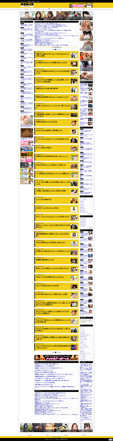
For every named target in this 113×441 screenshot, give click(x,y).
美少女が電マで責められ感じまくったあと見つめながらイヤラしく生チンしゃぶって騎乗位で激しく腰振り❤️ (86, 414)
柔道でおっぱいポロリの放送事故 (86, 138)
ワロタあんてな (83, 343)
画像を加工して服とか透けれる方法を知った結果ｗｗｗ (86, 192)
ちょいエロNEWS (83, 345)
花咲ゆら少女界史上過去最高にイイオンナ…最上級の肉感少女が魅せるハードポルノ (51, 26)
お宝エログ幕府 (83, 359)
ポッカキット (82, 348)
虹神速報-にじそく (83, 351)
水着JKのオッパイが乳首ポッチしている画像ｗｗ (27, 67)
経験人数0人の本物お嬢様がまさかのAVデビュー (44, 411)
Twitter (47, 435)
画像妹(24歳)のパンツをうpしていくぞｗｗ (27, 53)
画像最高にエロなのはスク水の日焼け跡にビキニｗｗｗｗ (86, 153)
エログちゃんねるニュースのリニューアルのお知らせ (86, 417)
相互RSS (59, 437)
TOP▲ (110, 439)
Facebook (29, 435)
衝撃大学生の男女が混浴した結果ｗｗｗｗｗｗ (44, 42)
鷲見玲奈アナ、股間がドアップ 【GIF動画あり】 (86, 407)
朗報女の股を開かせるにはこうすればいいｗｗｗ (52, 97)
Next (59, 49)
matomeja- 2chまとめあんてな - (85, 334)
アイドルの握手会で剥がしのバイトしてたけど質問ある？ (84, 110)
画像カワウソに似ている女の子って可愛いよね (84, 123)
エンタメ (37, 8)
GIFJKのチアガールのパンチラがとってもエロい (86, 188)
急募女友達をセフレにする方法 (46, 121)
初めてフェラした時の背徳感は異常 (86, 175)
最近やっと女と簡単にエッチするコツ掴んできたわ (52, 268)
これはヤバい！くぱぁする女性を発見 (45, 382)
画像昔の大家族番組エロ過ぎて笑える (86, 184)
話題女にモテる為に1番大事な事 (47, 88)
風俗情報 (29, 1)
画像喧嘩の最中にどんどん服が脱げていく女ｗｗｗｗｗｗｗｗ (47, 40)
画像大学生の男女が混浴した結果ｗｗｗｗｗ (44, 409)
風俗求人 (38, 1)
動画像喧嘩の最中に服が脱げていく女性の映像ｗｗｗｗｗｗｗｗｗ (48, 410)
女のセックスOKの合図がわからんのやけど (50, 277)
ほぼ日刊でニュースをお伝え (85, 353)
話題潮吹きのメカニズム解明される (44, 366)
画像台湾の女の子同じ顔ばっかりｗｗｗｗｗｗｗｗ (45, 413)
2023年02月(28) (83, 225)
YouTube (84, 435)
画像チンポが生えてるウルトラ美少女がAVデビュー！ (49, 368)
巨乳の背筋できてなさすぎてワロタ (44, 384)
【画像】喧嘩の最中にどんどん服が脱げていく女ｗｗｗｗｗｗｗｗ (86, 401)
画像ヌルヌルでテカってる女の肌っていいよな (86, 134)
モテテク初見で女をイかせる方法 (47, 285)
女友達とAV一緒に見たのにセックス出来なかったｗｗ (53, 251)
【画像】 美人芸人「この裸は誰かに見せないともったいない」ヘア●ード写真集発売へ (86, 373)
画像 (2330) (82, 207)
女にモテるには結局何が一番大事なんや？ (49, 130)
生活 (84, 8)
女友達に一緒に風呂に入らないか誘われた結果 (51, 190)
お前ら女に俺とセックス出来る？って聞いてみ (51, 165)
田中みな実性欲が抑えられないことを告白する (86, 157)
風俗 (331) (82, 201)
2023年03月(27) (83, 224)
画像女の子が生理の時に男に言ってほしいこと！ (52, 156)
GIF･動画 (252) (82, 208)
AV (60, 8)
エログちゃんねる (83, 337)
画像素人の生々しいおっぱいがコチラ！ (43, 39)
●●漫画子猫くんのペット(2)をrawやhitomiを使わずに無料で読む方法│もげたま (50, 24)
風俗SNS (34, 1)
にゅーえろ (82, 330)
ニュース (26, 8)
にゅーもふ (82, 328)
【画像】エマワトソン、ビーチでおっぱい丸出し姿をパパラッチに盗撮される (86, 395)
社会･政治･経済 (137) (84, 212)
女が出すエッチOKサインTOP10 (47, 208)
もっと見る (90, 213)
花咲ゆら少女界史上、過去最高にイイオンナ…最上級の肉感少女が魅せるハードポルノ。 (86, 377)
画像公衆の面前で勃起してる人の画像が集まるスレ (27, 45)
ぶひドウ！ (82, 350)
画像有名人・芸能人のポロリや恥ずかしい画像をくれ (84, 89)
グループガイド (24, 1)
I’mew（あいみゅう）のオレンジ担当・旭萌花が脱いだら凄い (86, 365)
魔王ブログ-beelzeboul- (84, 347)
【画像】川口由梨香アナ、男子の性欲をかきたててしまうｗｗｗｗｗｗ (86, 386)
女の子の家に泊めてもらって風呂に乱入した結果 (51, 294)
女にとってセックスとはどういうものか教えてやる (52, 216)
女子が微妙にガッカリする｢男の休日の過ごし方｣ (84, 101)
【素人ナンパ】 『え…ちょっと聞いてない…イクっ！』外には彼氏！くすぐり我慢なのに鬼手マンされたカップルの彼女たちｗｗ (86, 369)
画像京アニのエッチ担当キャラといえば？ (44, 28)
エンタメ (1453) (83, 199)
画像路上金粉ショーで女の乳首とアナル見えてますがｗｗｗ (27, 24)
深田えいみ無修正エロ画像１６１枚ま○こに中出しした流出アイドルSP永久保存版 (51, 45)
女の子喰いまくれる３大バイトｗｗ (44, 370)
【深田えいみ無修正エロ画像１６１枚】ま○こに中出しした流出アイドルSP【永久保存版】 (86, 409)
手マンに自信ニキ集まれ (44, 147)
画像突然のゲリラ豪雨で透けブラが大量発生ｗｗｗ (27, 83)
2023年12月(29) (83, 218)
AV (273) (81, 202)
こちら (83, 321)
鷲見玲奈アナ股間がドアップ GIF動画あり (43, 43)
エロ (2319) (82, 204)
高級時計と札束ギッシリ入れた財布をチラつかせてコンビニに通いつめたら (54, 374)
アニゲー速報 (82, 354)
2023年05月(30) (83, 221)
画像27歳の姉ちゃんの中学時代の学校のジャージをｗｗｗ (50, 376)
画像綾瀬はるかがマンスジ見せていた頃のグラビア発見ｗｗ (27, 87)
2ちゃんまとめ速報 (83, 339)
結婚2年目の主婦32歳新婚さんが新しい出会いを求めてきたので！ (27, 126)
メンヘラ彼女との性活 (39, 31)
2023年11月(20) (83, 219)
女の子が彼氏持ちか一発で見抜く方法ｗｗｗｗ (50, 242)
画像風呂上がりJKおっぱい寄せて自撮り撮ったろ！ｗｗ (27, 71)
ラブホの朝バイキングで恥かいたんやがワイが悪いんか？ (49, 378)
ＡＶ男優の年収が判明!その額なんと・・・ (86, 162)
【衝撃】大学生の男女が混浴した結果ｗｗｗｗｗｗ (86, 404)
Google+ (65, 435)
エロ (72, 8)
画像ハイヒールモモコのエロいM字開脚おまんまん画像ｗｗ (27, 49)
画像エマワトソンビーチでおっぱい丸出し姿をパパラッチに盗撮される (49, 38)
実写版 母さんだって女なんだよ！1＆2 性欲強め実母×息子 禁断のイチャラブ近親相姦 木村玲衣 (53, 30)
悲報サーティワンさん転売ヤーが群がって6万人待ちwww (46, 27)
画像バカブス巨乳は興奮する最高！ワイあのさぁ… (86, 166)
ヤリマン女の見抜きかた (44, 199)
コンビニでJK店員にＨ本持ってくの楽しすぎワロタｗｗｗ (86, 130)
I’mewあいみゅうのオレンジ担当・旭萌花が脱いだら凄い (46, 23)
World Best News (83, 336)
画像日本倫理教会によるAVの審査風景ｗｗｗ (84, 85)
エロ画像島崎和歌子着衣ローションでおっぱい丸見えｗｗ (27, 108)
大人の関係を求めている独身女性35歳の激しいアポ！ (27, 139)
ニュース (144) (82, 198)
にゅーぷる (82, 327)
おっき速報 (82, 358)
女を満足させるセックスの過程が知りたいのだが (51, 62)
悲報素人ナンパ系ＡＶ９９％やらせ (86, 180)
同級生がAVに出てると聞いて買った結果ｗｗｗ (47, 364)
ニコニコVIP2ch (83, 356)
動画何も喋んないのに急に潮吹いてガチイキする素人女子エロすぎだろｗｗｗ (50, 33)
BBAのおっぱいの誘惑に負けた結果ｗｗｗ (45, 372)
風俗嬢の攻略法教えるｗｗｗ (45, 259)
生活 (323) (82, 205)
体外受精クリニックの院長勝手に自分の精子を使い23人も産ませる (52, 380)
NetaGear (82, 342)
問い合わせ (54, 437)
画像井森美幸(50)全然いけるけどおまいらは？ (26, 112)
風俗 (49, 8)
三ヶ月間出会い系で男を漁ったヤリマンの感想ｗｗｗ (53, 173)
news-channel (82, 333)
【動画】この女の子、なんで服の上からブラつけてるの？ (86, 392)
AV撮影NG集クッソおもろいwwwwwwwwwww (27, 57)
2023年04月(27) (83, 222)
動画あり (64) (82, 210)
